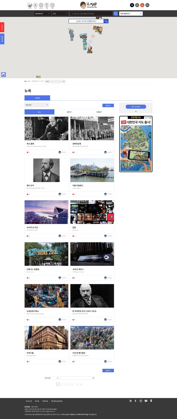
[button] (89, 50)
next (77, 384)
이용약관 (45, 401)
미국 (41, 81)
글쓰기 (108, 105)
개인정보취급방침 (56, 401)
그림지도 (2, 27)
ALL (39, 112)
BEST (69, 112)
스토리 (37, 98)
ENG (147, 5)
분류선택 (2, 39)
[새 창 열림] (130, 401)
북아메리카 (35, 81)
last (80, 384)
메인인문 (3, 74)
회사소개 (29, 401)
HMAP (99, 112)
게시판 (37, 401)
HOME (28, 81)
